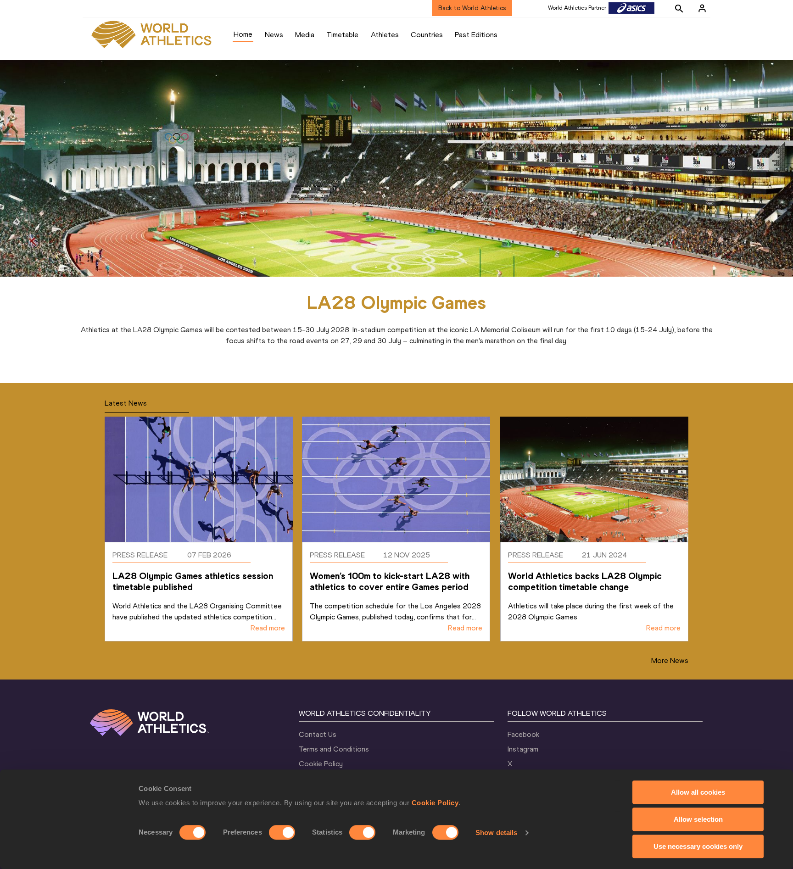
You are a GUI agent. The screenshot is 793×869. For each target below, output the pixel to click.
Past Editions (476, 34)
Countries (427, 34)
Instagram (523, 749)
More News (669, 660)
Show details (496, 832)
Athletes (385, 34)
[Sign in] (702, 8)
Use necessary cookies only (698, 846)
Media (304, 34)
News (274, 34)
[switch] (282, 832)
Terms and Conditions (334, 749)
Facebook (523, 734)
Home (243, 34)
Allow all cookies (698, 792)
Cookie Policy (435, 803)
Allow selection (698, 819)
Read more (268, 628)
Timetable (342, 34)
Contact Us (317, 734)
